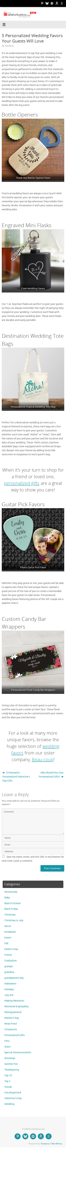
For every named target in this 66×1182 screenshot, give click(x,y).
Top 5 (7, 1081)
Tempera (45, 1143)
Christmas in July (13, 920)
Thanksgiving (11, 1069)
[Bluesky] (47, 3)
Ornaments (10, 1029)
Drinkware (10, 931)
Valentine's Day (13, 1098)
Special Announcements (17, 1052)
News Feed (10, 1023)
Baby (7, 897)
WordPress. (57, 1143)
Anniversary (10, 891)
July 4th (8, 995)
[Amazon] (56, 3)
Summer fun (11, 1063)
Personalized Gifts (14, 1035)
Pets (7, 1040)
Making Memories (14, 1000)
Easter (7, 937)
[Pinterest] (42, 3)
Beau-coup (43, 759)
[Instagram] (51, 3)
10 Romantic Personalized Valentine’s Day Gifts (16, 776)
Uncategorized (12, 1092)
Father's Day (11, 949)
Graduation (10, 960)
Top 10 (8, 1075)
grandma (9, 972)
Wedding (9, 45)
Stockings (9, 1058)
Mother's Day (11, 1018)
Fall (6, 943)
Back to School (12, 903)
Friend (8, 954)
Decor (7, 926)
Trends (8, 1086)
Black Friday (11, 908)
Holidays (9, 989)
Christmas (9, 914)
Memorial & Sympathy (16, 1006)
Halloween (10, 983)
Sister (7, 1046)
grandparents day (14, 977)
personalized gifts (21, 483)
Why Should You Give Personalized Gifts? (51, 774)
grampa (8, 966)
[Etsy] (61, 3)
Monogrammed (12, 1012)
